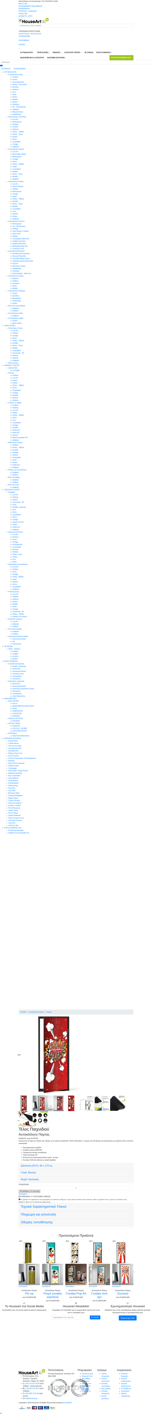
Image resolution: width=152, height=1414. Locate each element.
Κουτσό (15, 263)
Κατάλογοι (85, 1381)
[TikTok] (76, 922)
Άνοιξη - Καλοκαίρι (19, 666)
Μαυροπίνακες (17, 112)
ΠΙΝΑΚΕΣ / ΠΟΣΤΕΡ (12, 365)
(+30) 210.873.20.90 (32, 1383)
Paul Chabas (13, 813)
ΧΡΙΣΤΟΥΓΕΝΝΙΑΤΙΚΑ (20, 736)
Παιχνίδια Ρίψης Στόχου (21, 258)
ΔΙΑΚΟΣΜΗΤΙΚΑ (10, 698)
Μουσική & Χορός (19, 266)
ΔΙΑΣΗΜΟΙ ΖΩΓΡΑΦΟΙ (55, 58)
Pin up (29, 1293)
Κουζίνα (15, 656)
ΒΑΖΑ (14, 708)
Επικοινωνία (86, 1383)
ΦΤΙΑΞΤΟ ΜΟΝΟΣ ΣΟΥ (122, 58)
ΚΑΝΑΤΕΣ (16, 726)
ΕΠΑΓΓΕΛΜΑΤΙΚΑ (103, 52)
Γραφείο (15, 654)
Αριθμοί (15, 281)
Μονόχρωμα (16, 122)
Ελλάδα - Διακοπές (19, 507)
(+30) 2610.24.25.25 (32, 1388)
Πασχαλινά (16, 679)
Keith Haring (12, 785)
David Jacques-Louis (16, 818)
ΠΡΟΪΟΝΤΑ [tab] (6, 69)
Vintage (15, 144)
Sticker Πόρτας (17, 186)
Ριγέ (14, 559)
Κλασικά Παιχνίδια (19, 256)
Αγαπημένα (125, 1391)
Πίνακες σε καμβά (14, 403)
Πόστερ (11, 373)
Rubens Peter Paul (15, 753)
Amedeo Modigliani (15, 795)
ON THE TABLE (14, 723)
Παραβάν (11, 492)
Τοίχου (14, 293)
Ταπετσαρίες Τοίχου (15, 328)
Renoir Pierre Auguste (16, 763)
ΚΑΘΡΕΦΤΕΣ (17, 711)
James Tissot (13, 810)
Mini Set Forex (13, 485)
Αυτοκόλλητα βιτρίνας (16, 664)
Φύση (14, 139)
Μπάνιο (15, 659)
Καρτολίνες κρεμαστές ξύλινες (23, 688)
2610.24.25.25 (36, 34)
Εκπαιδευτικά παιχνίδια (20, 253)
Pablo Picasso (13, 766)
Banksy (15, 99)
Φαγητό (15, 171)
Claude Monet (13, 743)
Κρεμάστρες (16, 114)
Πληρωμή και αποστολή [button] (38, 1214)
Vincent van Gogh (14, 746)
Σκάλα (14, 303)
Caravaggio (12, 768)
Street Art (15, 432)
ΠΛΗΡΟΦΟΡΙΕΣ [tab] (20, 69)
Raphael (11, 761)
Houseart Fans (87, 1376)
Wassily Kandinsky (15, 773)
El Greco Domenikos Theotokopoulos (22, 758)
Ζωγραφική (16, 142)
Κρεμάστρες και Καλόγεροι (18, 564)
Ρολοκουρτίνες (13, 592)
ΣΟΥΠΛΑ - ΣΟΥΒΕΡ (19, 728)
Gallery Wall (12, 368)
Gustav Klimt (13, 741)
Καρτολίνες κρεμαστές (16, 681)
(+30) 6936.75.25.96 (31, 1393)
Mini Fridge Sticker (19, 154)
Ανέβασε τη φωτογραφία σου (18, 833)
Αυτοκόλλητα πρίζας (15, 313)
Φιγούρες (15, 104)
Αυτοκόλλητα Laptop (15, 318)
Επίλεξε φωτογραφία (15, 830)
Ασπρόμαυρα (17, 544)
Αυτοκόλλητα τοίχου (15, 74)
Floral (14, 539)
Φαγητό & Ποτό (18, 522)
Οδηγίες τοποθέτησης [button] (37, 1222)
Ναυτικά (15, 87)
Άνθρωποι (16, 430)
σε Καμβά (15, 370)
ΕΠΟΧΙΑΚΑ (12, 733)
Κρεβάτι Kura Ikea (19, 241)
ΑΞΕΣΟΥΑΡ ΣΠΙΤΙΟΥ (72, 52)
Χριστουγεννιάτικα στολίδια (18, 636)
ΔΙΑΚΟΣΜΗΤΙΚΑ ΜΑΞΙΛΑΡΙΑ (23, 706)
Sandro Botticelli (14, 815)
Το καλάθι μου (126, 1388)
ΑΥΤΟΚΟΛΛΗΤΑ (26, 52)
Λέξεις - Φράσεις (14, 649)
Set (13, 641)
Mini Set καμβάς (14, 477)
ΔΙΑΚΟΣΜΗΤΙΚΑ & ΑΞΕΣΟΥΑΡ (32, 58)
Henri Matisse (13, 778)
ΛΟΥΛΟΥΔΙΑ (17, 713)
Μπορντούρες (13, 363)
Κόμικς (14, 102)
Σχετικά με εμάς (87, 1374)
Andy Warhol (13, 780)
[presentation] (18, 1272)
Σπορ (14, 94)
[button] (37, 1165)
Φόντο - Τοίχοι (17, 134)
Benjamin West (13, 793)
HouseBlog (86, 1379)
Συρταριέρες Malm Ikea (20, 238)
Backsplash (16, 298)
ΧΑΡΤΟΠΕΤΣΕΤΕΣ (19, 731)
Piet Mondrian (13, 783)
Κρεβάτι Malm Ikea (19, 243)
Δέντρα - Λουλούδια (19, 84)
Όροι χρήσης (106, 1388)
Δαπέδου (15, 296)
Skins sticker (17, 323)
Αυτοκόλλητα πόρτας (16, 181)
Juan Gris (11, 823)
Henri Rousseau (14, 808)
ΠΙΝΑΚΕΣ (56, 52)
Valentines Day (18, 674)
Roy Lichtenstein (14, 776)
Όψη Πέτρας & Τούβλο (20, 231)
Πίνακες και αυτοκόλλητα (17, 470)
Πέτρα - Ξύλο (17, 554)
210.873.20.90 (24, 34)
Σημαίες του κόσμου (19, 616)
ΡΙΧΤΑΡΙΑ (16, 721)
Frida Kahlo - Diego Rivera (18, 771)
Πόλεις (14, 97)
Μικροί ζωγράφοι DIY (20, 437)
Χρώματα (15, 283)
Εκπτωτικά (16, 669)
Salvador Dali (13, 751)
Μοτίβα (15, 176)
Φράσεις (15, 89)
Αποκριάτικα (17, 676)
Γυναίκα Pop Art (76, 1293)
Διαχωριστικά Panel (15, 532)
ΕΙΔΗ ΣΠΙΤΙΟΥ (13, 701)
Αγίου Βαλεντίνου (18, 696)
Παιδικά (15, 77)
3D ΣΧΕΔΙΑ (88, 52)
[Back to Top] (1, 1413)
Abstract (15, 537)
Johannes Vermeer (15, 820)
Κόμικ (14, 166)
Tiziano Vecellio (14, 800)
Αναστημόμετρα (18, 82)
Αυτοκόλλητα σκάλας (16, 276)
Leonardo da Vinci (15, 748)
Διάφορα (15, 109)
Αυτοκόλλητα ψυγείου (16, 149)
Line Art (15, 119)
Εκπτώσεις (16, 684)
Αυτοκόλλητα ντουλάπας (17, 117)
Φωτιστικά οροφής (15, 629)
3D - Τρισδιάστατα (19, 107)
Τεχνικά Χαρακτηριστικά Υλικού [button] (43, 1206)
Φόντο (14, 517)
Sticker (14, 321)
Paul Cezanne (13, 756)
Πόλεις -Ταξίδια (17, 577)
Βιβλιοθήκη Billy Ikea (20, 246)
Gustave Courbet (14, 805)
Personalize (16, 644)
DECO (14, 703)
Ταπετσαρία (16, 301)
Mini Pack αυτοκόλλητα (16, 306)
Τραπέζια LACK (18, 248)
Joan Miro (12, 790)
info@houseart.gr (31, 1398)
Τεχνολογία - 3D (18, 353)
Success (122, 1293)
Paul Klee (12, 788)
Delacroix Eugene (15, 803)
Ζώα (14, 92)
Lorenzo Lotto (13, 825)
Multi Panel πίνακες (15, 442)
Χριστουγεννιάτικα (19, 639)
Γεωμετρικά (16, 547)
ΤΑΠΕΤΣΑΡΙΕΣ (42, 52)
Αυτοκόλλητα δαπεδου (16, 251)
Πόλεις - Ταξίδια (18, 132)
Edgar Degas (13, 798)
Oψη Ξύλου (16, 234)
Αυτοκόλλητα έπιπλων (16, 221)
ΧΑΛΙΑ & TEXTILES (15, 718)
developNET (67, 1403)
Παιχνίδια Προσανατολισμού (22, 261)
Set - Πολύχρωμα (18, 226)
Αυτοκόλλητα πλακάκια (16, 291)
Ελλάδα (15, 127)
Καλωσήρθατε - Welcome (21, 273)
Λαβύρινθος (16, 268)
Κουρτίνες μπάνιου (15, 619)
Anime (14, 79)
